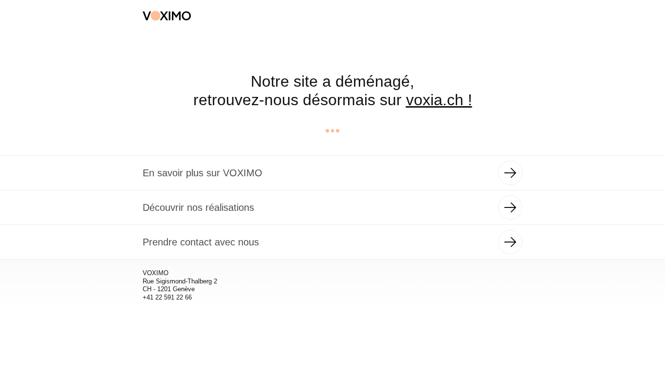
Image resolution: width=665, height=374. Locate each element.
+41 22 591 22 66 (167, 297)
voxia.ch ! (439, 100)
